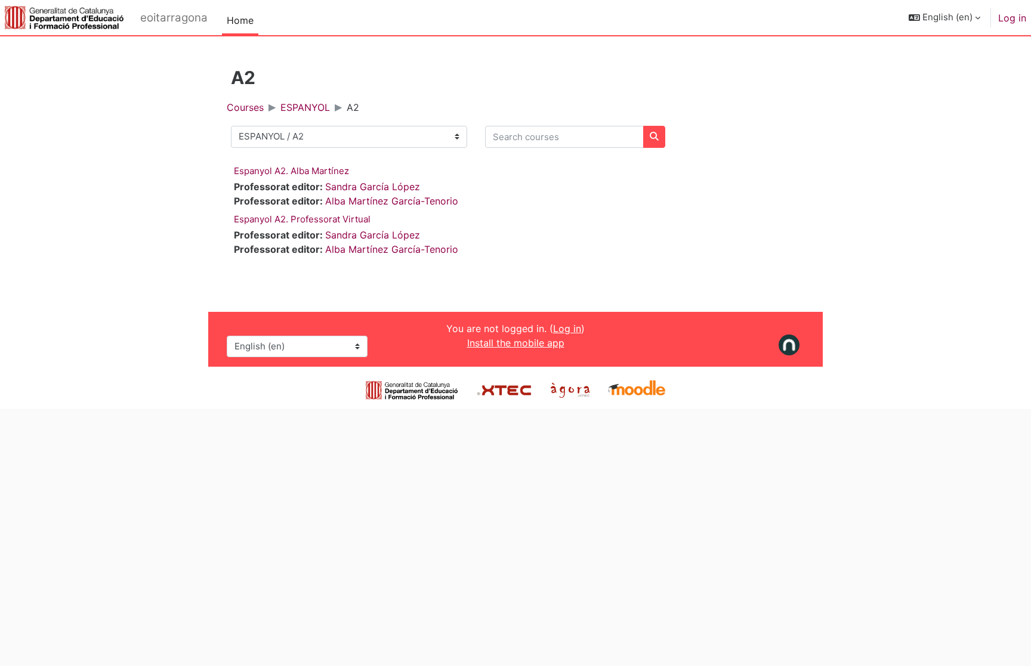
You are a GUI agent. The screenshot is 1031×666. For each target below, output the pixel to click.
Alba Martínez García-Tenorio (391, 201)
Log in (1012, 18)
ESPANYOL (305, 107)
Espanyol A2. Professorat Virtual (302, 219)
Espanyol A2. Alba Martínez (291, 170)
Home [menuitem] (240, 20)
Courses (245, 107)
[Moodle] (637, 389)
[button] (944, 17)
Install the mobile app (515, 343)
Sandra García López (372, 187)
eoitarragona (174, 17)
